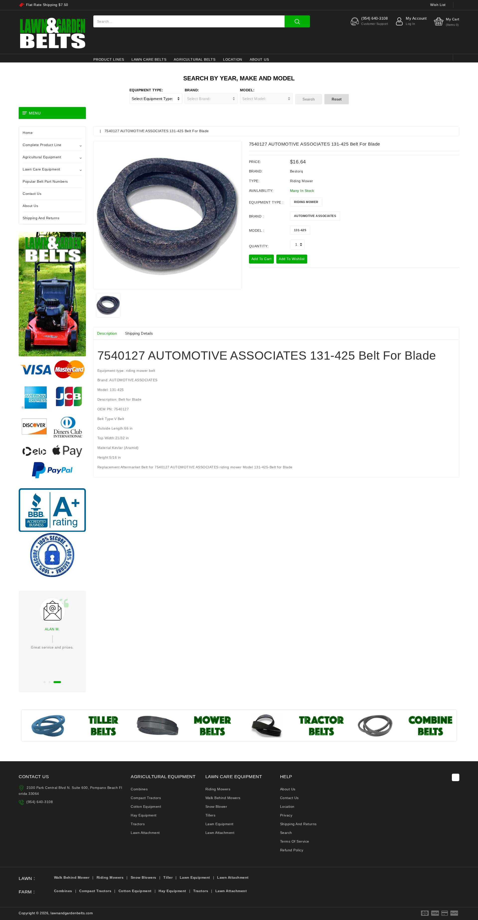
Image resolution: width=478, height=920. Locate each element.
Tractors (138, 824)
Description (107, 333)
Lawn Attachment (145, 833)
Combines (139, 789)
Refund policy (291, 850)
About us (288, 789)
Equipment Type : (266, 202)
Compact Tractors (146, 798)
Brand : (256, 216)
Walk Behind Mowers (222, 798)
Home (28, 133)
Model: (247, 90)
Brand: (192, 90)
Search (286, 833)
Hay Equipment (144, 815)
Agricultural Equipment (42, 157)
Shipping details (139, 333)
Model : (256, 230)
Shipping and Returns (41, 218)
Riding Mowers (218, 789)
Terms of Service (294, 841)
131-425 (300, 230)
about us (259, 59)
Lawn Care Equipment (41, 169)
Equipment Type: (146, 90)
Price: (255, 162)
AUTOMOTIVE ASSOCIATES (315, 216)
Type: (254, 181)
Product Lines (108, 59)
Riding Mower (306, 202)
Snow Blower (216, 807)
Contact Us (32, 194)
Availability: (261, 191)
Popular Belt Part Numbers (45, 181)
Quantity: (259, 246)
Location (232, 59)
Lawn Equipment (219, 824)
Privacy (286, 815)
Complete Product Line (42, 145)
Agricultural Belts (194, 59)
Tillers (210, 815)
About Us (30, 206)
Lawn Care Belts (148, 59)
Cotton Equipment (146, 807)
